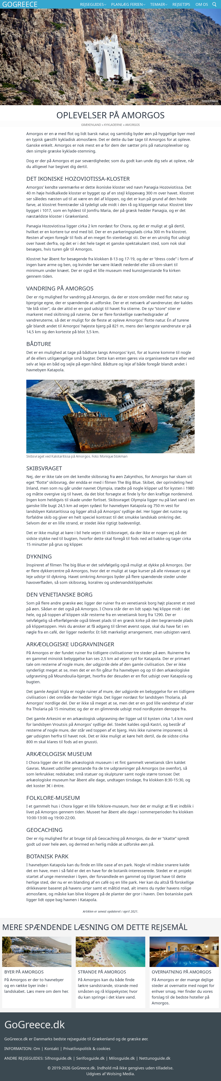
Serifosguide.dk (90, 1058)
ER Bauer (213, 101)
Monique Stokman (113, 456)
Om (36, 1048)
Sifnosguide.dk (58, 1058)
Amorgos (132, 125)
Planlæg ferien (127, 4)
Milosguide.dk (122, 1058)
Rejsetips (181, 4)
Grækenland (91, 125)
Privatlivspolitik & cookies (86, 1048)
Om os (202, 4)
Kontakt (51, 1048)
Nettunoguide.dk (154, 1058)
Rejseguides (92, 4)
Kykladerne (113, 125)
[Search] (214, 4)
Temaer (157, 4)
